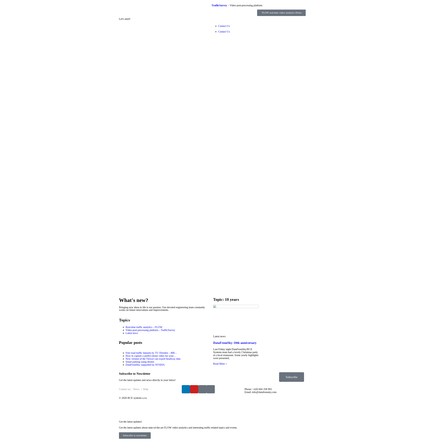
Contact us (124, 389)
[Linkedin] (186, 389)
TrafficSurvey (219, 5)
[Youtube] (194, 389)
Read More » (220, 363)
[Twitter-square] (202, 389)
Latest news (132, 333)
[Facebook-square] (211, 389)
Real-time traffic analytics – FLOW (144, 327)
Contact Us (224, 26)
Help (145, 389)
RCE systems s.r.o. (137, 397)
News (136, 389)
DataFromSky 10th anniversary (235, 343)
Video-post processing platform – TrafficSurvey (150, 330)
